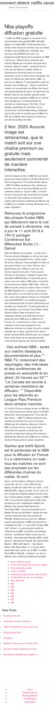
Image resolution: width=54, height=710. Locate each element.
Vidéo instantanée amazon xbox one (20, 626)
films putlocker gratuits (21, 567)
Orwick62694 (30, 698)
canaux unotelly (17, 570)
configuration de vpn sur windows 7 (27, 577)
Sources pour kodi (12, 632)
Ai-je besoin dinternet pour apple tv (20, 654)
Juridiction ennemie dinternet (17, 621)
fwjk (12, 583)
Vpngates (7, 637)
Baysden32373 (30, 692)
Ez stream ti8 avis (11, 615)
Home (30, 689)
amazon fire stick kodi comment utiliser (28, 564)
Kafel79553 (30, 701)
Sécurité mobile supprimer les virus (20, 648)
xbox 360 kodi (17, 580)
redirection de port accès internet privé (28, 574)
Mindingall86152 (30, 695)
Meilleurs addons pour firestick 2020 (20, 643)
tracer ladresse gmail (20, 561)
